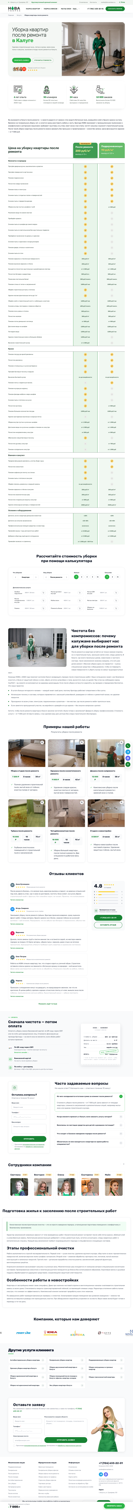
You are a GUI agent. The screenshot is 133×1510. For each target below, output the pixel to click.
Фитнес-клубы (43, 1493)
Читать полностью (16, 900)
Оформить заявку (21, 60)
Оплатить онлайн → (21, 1052)
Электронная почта (20, 1436)
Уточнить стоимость (42, 60)
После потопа (13, 1493)
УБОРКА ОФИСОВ (50, 9)
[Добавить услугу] (43, 592)
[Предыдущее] (15, 577)
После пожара (13, 1477)
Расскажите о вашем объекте (56, 1417)
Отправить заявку (66, 1440)
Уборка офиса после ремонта (48, 1473)
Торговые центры (44, 1483)
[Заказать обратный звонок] (127, 745)
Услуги (19, 15)
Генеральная (12, 1470)
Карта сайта (73, 1477)
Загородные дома (14, 1487)
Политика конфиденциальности (80, 1480)
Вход (123, 2)
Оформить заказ (114, 1506)
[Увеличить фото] (42, 742)
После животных (14, 1497)
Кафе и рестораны (44, 1487)
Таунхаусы (12, 1490)
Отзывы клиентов (75, 1470)
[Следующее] (35, 577)
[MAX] (106, 1474)
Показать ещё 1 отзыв (48, 1004)
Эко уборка (12, 1483)
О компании (83, 2)
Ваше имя (15, 1103)
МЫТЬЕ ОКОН (66, 9)
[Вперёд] (124, 1164)
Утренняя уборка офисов (47, 1480)
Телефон (15, 1112)
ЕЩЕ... (75, 9)
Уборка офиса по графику (47, 1477)
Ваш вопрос (16, 1122)
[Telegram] (101, 1474)
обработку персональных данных (69, 1445)
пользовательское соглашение (33, 1144)
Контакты (93, 2)
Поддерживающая (14, 1467)
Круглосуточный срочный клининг (44, 2)
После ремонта (13, 1473)
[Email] (127, 764)
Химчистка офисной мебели (48, 1497)
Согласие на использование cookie (81, 1487)
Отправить (29, 1139)
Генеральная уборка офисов (48, 1470)
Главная (11, 15)
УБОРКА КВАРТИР (33, 9)
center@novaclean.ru (108, 2)
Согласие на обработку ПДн (78, 1483)
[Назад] (120, 1164)
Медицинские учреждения (48, 1490)
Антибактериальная (15, 1480)
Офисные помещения (46, 1467)
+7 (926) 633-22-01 (95, 9)
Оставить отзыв (108, 925)
